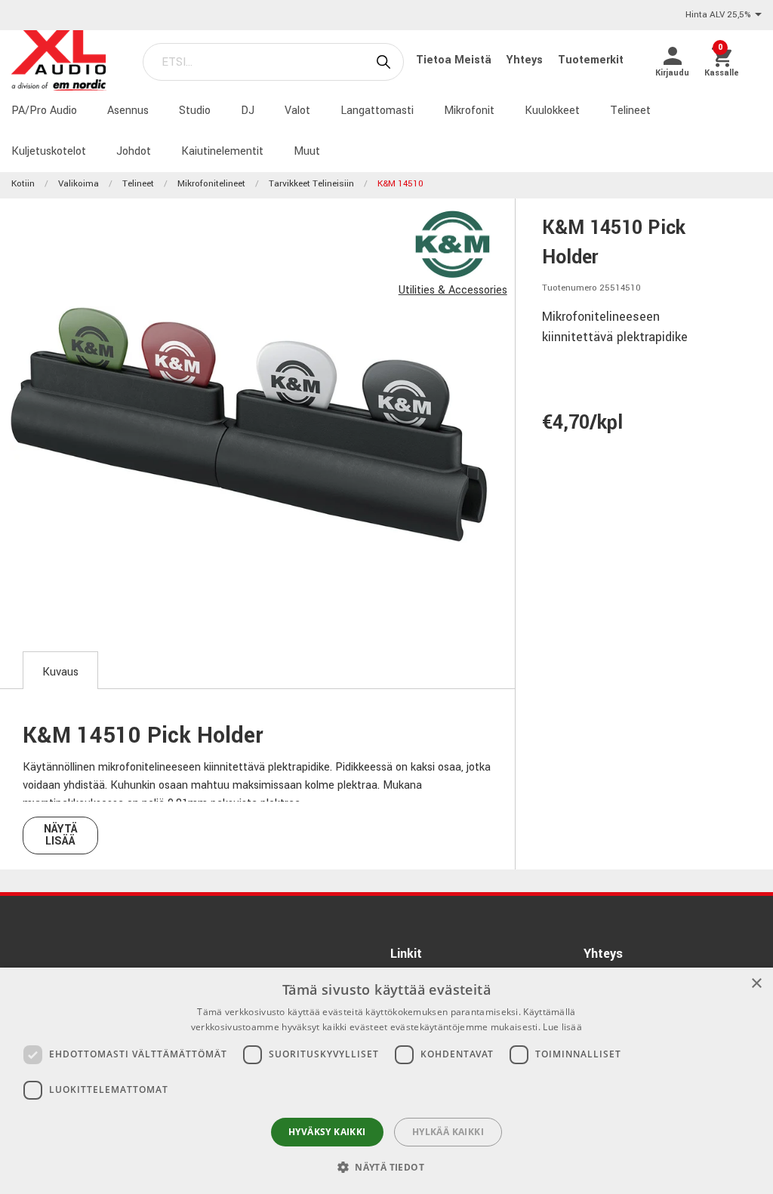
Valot (297, 110)
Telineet (630, 110)
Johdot (133, 151)
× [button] (756, 983)
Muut (307, 151)
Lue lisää (562, 1026)
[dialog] (386, 1081)
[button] (386, 1167)
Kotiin (23, 184)
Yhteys (526, 60)
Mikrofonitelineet (211, 184)
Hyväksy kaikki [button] (327, 1131)
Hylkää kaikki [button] (448, 1131)
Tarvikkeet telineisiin (311, 184)
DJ (247, 110)
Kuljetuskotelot (48, 151)
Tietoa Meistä (455, 60)
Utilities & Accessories (453, 290)
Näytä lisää (61, 835)
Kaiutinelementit (222, 151)
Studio (195, 110)
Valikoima (78, 184)
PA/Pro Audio (44, 110)
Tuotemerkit (591, 60)
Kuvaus (60, 672)
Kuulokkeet (552, 110)
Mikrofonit (469, 110)
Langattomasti (377, 110)
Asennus (128, 110)
